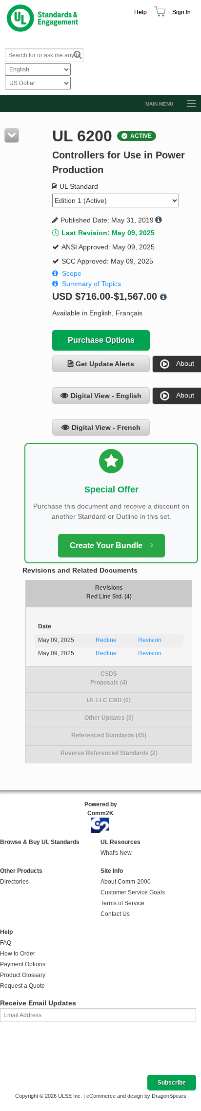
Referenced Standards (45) (108, 735)
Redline (106, 640)
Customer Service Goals (132, 892)
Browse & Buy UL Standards (40, 842)
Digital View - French (106, 427)
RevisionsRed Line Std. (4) (109, 592)
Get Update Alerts (105, 364)
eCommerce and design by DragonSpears (136, 1096)
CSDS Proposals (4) (108, 678)
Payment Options (22, 964)
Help (140, 12)
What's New (116, 852)
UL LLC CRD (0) (109, 700)
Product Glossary (22, 975)
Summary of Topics (91, 284)
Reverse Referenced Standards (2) (109, 753)
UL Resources (120, 842)
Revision (149, 640)
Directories (14, 881)
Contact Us (115, 914)
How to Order (17, 953)
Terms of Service (122, 903)
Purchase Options (101, 340)
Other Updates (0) (109, 717)
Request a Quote (22, 985)
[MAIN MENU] (187, 104)
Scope (71, 273)
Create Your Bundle (106, 545)
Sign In (181, 12)
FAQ (5, 942)
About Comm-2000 (125, 881)
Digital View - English (106, 396)
